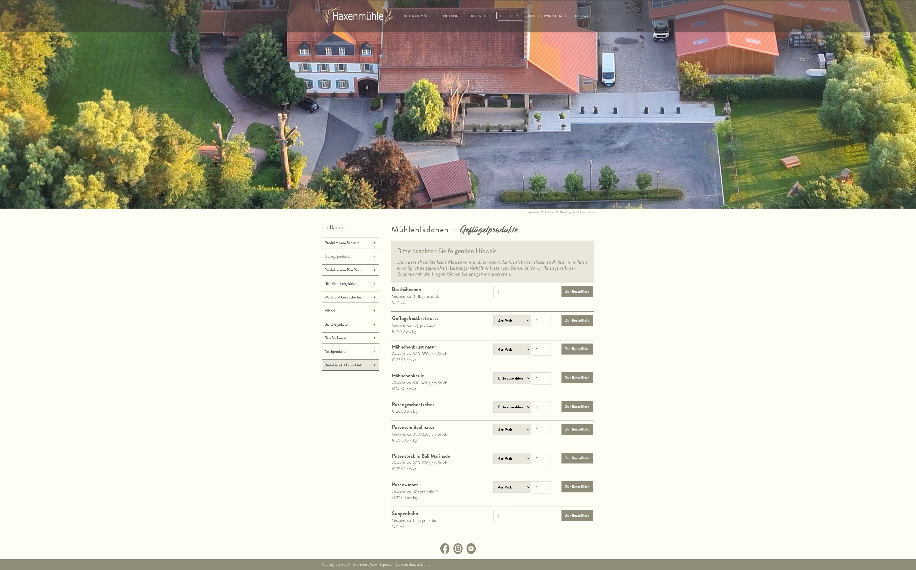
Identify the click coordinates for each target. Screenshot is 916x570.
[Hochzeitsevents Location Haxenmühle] (358, 24)
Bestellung (565, 212)
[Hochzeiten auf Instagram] (458, 552)
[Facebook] (445, 552)
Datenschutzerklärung (414, 564)
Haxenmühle (533, 212)
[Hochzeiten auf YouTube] (471, 552)
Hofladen (549, 212)
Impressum (387, 564)
